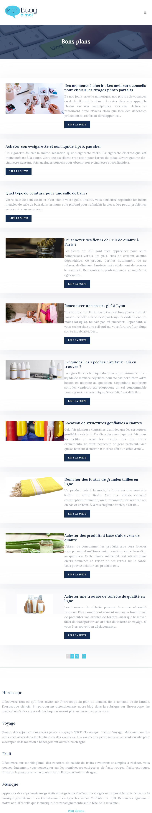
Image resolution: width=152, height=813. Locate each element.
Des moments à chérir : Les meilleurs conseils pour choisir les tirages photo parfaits (105, 87)
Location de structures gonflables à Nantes (103, 423)
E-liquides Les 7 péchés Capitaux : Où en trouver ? (100, 364)
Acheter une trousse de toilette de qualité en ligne (104, 598)
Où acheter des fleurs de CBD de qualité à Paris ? (101, 242)
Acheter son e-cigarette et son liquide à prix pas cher (53, 146)
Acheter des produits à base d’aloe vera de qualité (102, 537)
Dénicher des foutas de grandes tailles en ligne (101, 481)
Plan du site (76, 810)
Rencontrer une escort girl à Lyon (94, 305)
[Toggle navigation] (145, 12)
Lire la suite (77, 124)
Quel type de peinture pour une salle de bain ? (46, 193)
